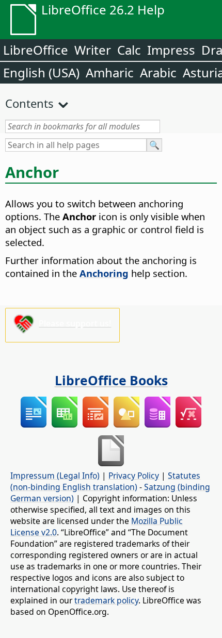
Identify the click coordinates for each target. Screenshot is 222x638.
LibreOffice (35, 49)
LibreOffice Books (111, 380)
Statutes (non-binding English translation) (105, 481)
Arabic (158, 72)
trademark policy (106, 600)
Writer (92, 49)
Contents (29, 103)
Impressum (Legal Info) (55, 475)
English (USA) (41, 72)
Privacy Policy (133, 475)
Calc (129, 49)
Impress (171, 49)
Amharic (110, 72)
